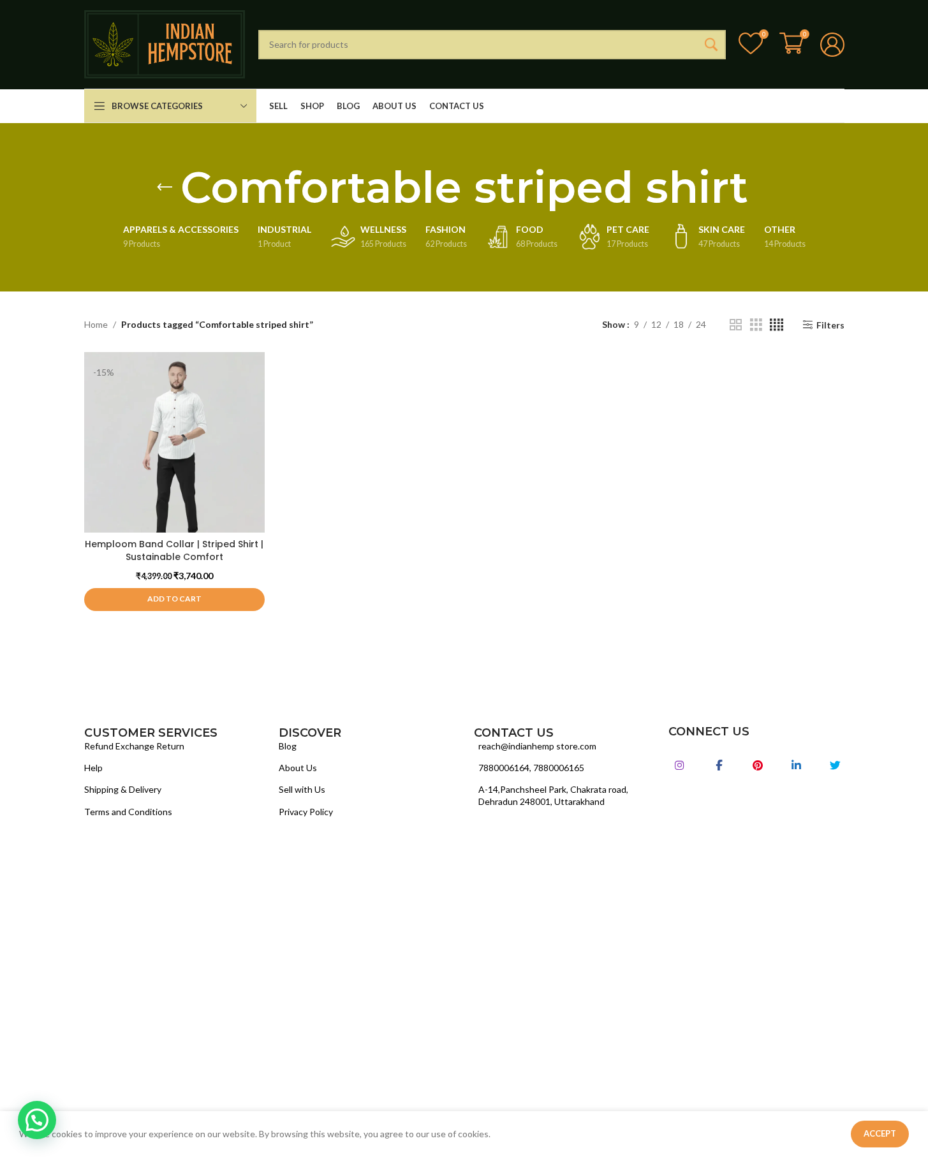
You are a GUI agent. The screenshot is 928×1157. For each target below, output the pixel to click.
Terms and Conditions (128, 811)
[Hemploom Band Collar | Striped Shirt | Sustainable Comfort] (174, 442)
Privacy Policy (306, 811)
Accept (880, 1133)
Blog (288, 746)
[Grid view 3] (756, 325)
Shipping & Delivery (122, 789)
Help (93, 767)
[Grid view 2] (736, 325)
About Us (298, 767)
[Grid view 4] (776, 325)
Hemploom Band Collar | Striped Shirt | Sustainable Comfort (174, 550)
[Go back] (164, 187)
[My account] (832, 44)
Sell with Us (302, 789)
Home (96, 324)
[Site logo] (165, 43)
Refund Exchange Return (134, 746)
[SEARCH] (711, 44)
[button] (174, 599)
